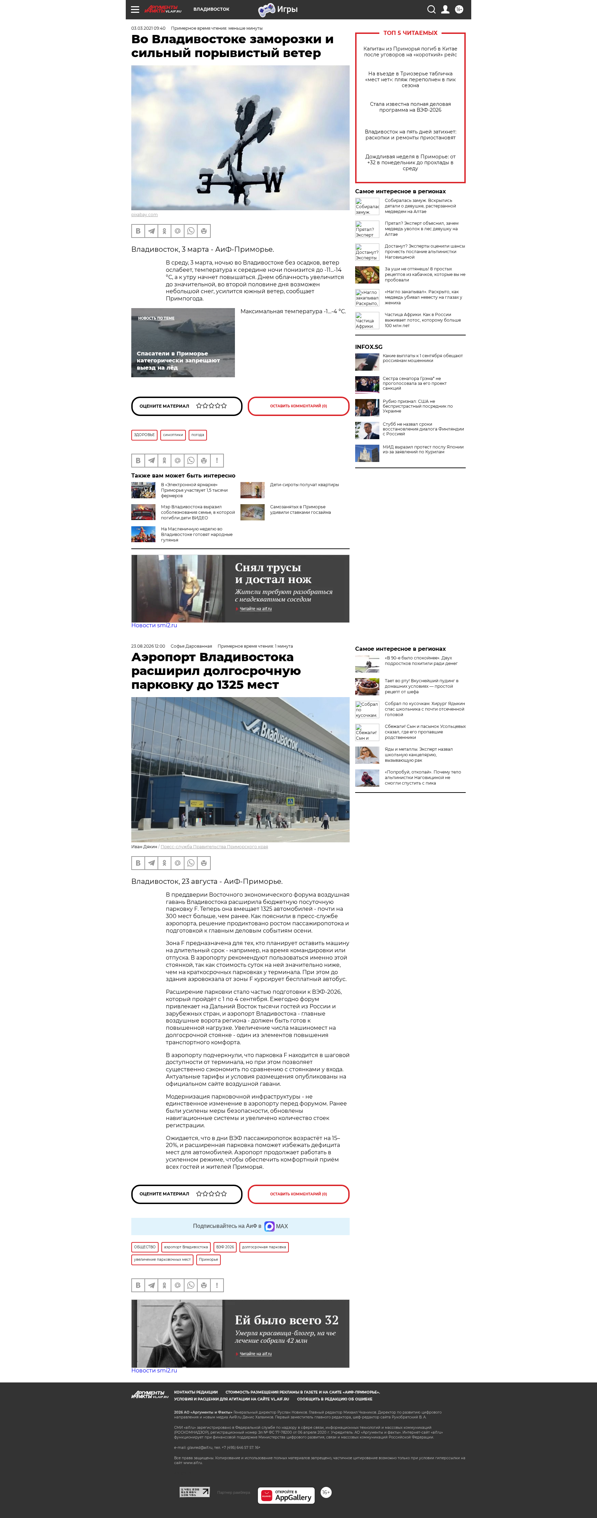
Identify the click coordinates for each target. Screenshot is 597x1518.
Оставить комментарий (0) (298, 406)
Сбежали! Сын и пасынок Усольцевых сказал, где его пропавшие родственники (425, 732)
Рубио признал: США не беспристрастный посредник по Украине (418, 406)
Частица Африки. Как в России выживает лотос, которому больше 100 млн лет (423, 320)
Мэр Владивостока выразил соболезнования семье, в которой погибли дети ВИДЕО (198, 512)
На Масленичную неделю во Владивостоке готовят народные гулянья (197, 534)
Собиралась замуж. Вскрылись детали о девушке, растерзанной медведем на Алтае (420, 206)
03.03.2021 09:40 (148, 28)
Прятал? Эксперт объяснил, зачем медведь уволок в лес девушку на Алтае (421, 229)
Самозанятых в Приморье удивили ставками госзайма (300, 509)
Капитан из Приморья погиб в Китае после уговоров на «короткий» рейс (410, 52)
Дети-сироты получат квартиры (304, 484)
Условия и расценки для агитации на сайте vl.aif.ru (231, 1399)
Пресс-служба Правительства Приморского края (214, 846)
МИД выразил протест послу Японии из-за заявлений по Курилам (423, 449)
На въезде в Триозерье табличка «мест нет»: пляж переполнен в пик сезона (410, 80)
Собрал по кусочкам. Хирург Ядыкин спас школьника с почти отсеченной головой (425, 709)
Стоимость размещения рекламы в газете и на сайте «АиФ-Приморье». (303, 1392)
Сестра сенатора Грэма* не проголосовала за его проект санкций (415, 383)
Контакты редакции (196, 1392)
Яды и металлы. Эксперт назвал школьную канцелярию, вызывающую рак (419, 755)
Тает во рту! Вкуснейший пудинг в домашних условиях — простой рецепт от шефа (421, 686)
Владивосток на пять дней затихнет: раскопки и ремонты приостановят (410, 135)
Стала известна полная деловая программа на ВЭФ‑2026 (410, 107)
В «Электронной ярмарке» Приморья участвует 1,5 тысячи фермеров (194, 490)
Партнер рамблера (233, 1492)
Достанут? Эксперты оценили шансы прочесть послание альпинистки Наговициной (425, 251)
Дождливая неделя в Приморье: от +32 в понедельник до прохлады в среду (411, 163)
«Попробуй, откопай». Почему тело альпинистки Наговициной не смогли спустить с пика (423, 777)
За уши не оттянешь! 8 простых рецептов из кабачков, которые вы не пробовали (425, 274)
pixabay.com (144, 214)
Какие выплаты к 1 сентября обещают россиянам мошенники (423, 358)
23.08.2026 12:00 (148, 646)
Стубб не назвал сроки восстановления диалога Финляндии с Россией (423, 429)
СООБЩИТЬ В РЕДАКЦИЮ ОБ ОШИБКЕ (334, 1399)
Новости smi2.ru (154, 625)
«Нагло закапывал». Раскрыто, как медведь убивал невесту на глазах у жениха (423, 297)
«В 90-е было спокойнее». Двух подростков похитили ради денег (421, 660)
